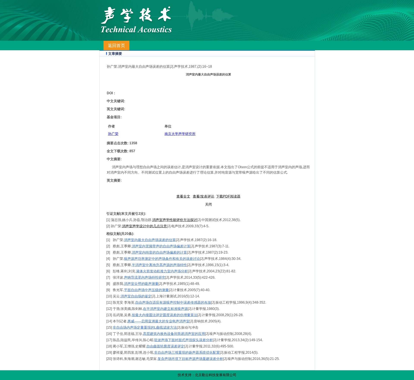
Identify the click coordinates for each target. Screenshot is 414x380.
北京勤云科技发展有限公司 (215, 375)
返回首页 (116, 45)
